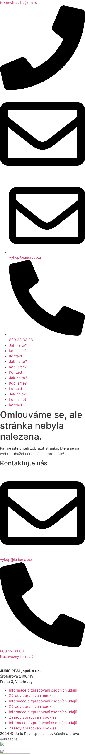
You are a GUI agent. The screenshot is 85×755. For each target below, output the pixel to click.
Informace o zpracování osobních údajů (43, 690)
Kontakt (15, 356)
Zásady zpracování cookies (32, 695)
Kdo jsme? (18, 350)
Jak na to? (18, 345)
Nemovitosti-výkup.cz (19, 2)
